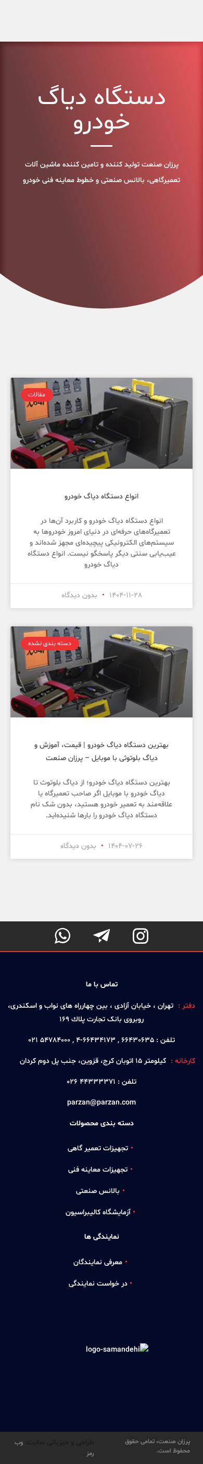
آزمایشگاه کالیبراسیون (98, 1212)
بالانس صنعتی (98, 1191)
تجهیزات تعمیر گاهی (98, 1148)
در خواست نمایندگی (98, 1284)
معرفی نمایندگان (97, 1262)
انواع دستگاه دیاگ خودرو (101, 497)
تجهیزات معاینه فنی (98, 1170)
